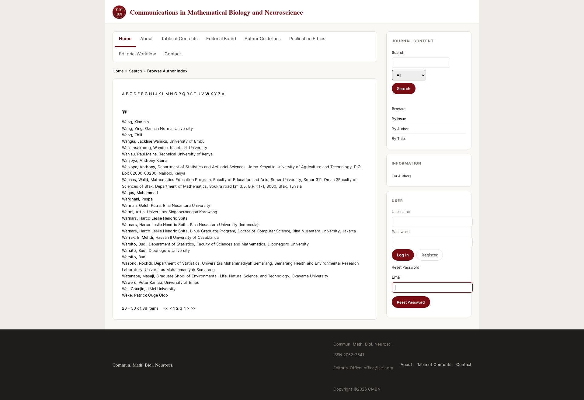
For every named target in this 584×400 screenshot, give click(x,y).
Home (125, 38)
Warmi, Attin (133, 212)
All (224, 94)
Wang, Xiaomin (135, 122)
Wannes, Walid (135, 179)
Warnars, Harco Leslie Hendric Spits (155, 218)
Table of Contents (179, 38)
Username (401, 211)
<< (165, 308)
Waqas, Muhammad (140, 192)
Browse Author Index (167, 70)
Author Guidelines (263, 38)
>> (193, 308)
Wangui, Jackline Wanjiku (144, 141)
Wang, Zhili (132, 135)
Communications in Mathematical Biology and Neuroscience (209, 12)
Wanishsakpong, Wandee (145, 147)
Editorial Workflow (137, 54)
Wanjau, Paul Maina (139, 154)
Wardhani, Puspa (137, 199)
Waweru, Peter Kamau (142, 282)
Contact (173, 54)
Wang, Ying (132, 128)
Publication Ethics (307, 38)
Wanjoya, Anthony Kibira (144, 160)
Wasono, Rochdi (137, 263)
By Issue (399, 119)
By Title (398, 138)
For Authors (401, 176)
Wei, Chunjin (133, 289)
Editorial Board (221, 38)
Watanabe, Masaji (138, 276)
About (146, 38)
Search (135, 70)
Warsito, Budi (134, 244)
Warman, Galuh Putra (141, 205)
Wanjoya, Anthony (138, 167)
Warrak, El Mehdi (137, 237)
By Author (400, 129)
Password (401, 231)
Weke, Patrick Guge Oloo (145, 295)
